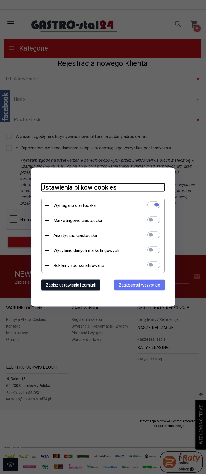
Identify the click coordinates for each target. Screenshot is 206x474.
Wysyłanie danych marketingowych (86, 250)
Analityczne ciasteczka (75, 235)
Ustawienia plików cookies (79, 187)
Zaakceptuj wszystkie (139, 285)
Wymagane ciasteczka (74, 205)
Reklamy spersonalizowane (78, 265)
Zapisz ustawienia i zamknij (71, 285)
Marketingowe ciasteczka (77, 220)
